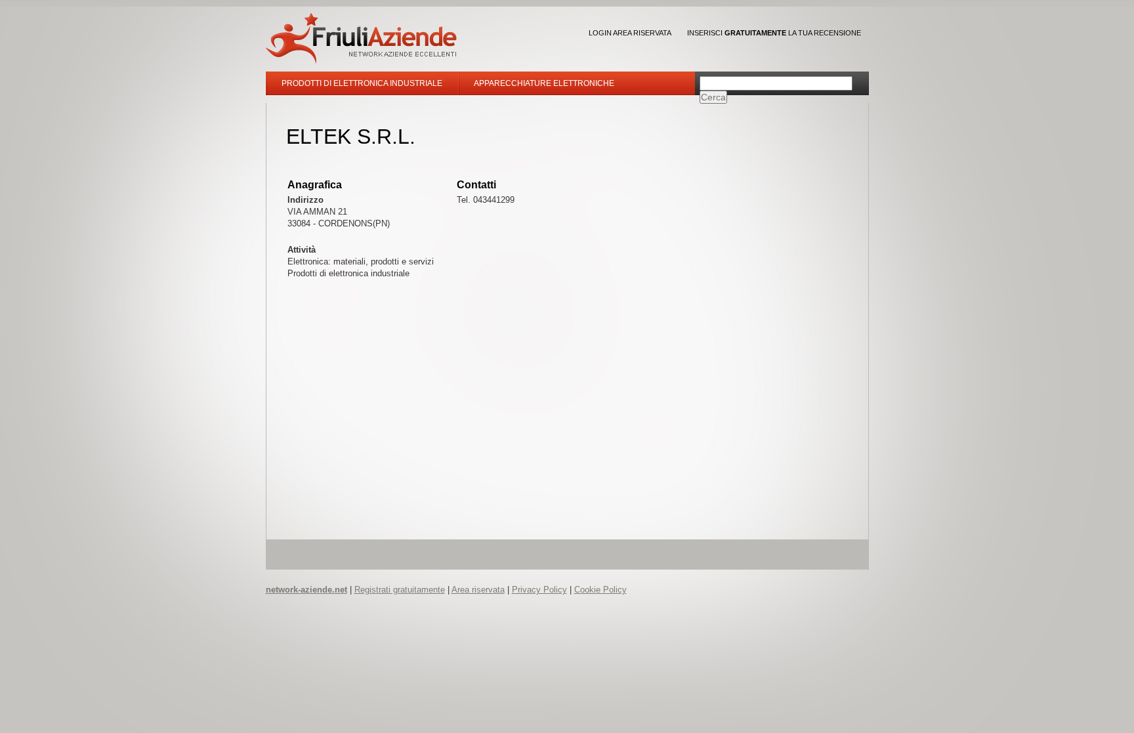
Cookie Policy (600, 590)
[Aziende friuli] (361, 38)
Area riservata (478, 590)
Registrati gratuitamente (399, 590)
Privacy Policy (539, 590)
